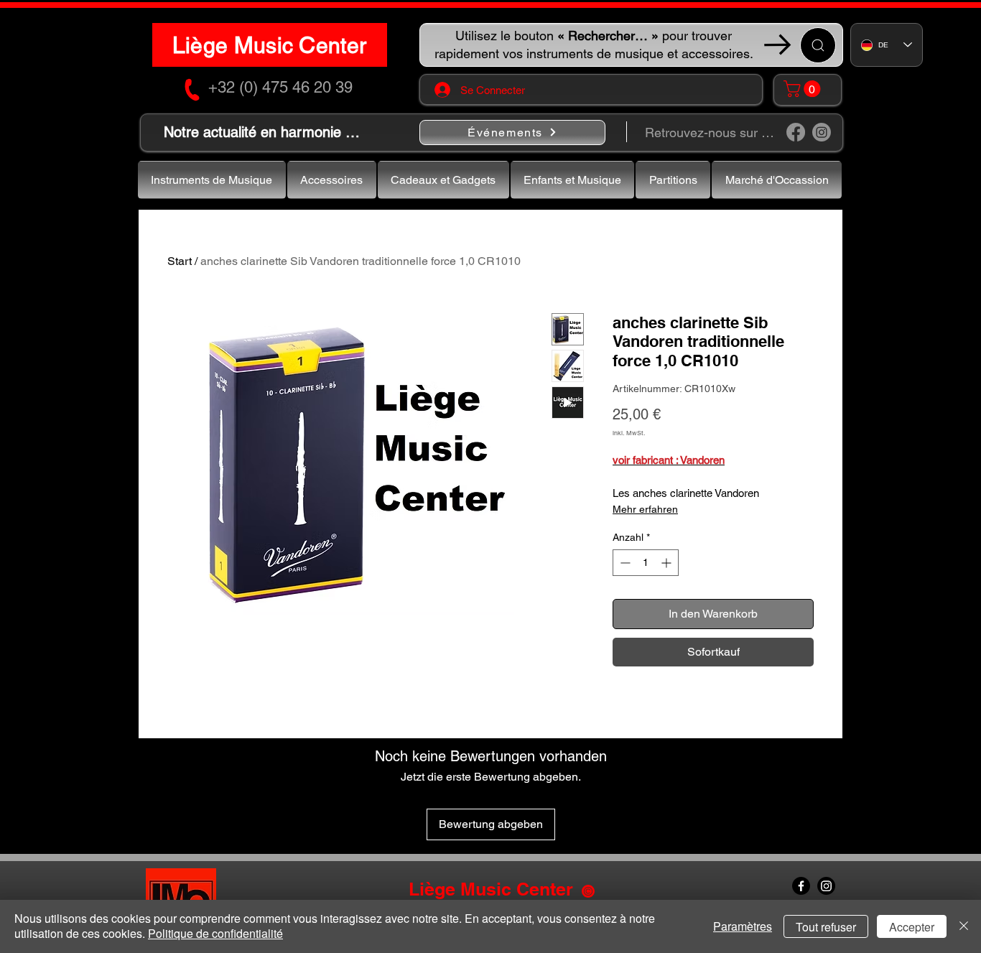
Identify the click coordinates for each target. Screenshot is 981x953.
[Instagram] (821, 132)
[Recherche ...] (818, 45)
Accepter (911, 927)
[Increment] (668, 562)
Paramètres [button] (742, 926)
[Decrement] (624, 562)
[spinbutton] (646, 562)
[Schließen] (963, 926)
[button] (804, 88)
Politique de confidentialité (215, 933)
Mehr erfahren (645, 509)
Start (179, 261)
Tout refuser (826, 927)
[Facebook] (795, 132)
